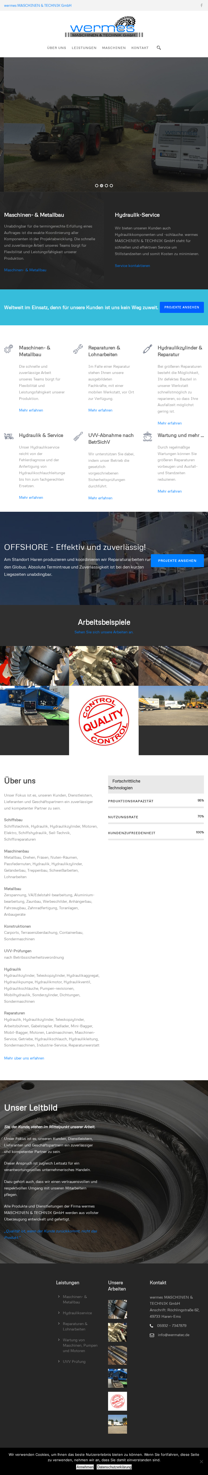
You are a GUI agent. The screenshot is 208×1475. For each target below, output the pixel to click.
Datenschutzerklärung (114, 1467)
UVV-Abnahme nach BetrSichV (103, 719)
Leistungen (84, 48)
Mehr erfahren (31, 410)
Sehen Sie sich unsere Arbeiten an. (104, 632)
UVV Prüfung (74, 1361)
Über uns (56, 48)
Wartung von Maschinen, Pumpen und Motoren (80, 1345)
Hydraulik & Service (103, 665)
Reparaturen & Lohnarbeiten (34, 705)
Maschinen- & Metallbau (25, 269)
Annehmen (85, 1467)
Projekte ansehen (181, 307)
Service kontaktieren (132, 265)
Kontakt (140, 48)
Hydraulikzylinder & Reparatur (173, 665)
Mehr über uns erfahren (24, 1058)
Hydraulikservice (77, 1312)
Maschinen (114, 48)
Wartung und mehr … (173, 705)
